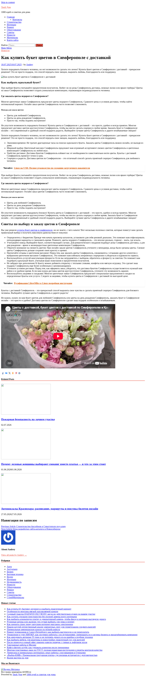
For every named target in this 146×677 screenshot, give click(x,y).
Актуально (12, 569)
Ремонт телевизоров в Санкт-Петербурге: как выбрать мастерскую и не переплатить (48, 632)
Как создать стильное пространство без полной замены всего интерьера (42, 616)
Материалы (12, 37)
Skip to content (8, 2)
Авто (9, 566)
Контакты (17, 19)
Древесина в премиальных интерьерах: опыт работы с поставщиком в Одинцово (46, 652)
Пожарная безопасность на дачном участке (28, 419)
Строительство (14, 22)
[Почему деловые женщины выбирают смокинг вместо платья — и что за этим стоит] (26, 458)
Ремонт (10, 27)
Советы (10, 32)
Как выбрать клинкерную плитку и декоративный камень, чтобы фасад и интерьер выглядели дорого (56, 619)
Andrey (29, 64)
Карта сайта (12, 40)
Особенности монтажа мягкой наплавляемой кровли (32, 611)
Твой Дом (6, 7)
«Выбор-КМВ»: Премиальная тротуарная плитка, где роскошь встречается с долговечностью (52, 655)
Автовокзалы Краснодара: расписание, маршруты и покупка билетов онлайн (49, 508)
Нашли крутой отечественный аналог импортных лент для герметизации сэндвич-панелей (51, 627)
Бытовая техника (15, 574)
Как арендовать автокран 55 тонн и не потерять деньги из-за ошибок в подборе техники (50, 637)
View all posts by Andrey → (14, 555)
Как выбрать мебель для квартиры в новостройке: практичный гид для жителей (46, 640)
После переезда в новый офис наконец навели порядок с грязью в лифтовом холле (47, 642)
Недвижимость (14, 582)
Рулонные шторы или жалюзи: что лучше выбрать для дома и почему (40, 622)
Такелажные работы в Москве (21, 645)
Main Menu (6, 48)
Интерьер (11, 24)
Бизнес (10, 572)
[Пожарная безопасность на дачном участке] (26, 414)
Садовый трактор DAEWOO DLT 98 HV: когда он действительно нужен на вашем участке (51, 614)
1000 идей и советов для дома (41, 674)
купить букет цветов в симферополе (34, 230)
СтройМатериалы (15, 597)
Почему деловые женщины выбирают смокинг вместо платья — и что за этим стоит (53, 464)
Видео (10, 577)
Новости (11, 35)
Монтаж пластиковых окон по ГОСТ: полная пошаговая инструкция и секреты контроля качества (54, 650)
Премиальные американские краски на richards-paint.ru (33, 629)
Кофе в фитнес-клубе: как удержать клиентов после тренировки (38, 647)
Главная (11, 17)
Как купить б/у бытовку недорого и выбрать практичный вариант (39, 609)
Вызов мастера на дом (17, 658)
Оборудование (14, 30)
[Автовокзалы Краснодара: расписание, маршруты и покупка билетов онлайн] (26, 503)
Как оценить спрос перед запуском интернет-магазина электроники (40, 624)
